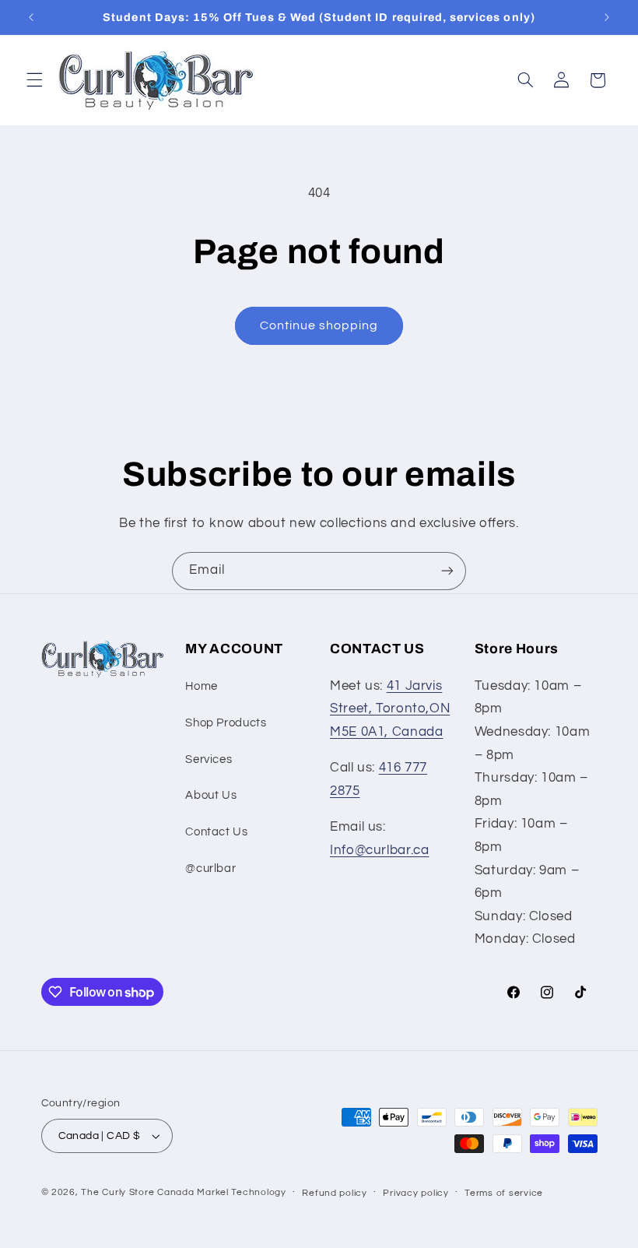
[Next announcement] (607, 17)
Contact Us (216, 832)
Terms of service (503, 1193)
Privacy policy (415, 1193)
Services (208, 759)
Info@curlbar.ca (379, 850)
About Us (211, 795)
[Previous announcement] (31, 17)
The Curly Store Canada (137, 1192)
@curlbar (210, 868)
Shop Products (225, 723)
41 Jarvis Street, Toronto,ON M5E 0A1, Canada (390, 709)
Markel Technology (241, 1192)
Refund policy (334, 1193)
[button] (34, 80)
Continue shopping (319, 325)
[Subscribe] (447, 571)
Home (201, 686)
